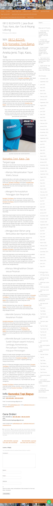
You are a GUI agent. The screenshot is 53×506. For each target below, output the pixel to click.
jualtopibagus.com (15, 405)
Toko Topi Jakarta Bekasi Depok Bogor (26, 5)
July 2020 (42, 231)
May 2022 (42, 183)
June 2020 (42, 233)
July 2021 (42, 201)
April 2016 (42, 257)
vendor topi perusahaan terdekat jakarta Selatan (44, 390)
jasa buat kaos (27, 429)
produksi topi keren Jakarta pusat (44, 299)
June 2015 (42, 263)
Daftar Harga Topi (16, 11)
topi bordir (22, 433)
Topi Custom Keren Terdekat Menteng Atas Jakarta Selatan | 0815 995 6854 (44, 60)
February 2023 (43, 159)
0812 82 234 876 (19, 398)
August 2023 (43, 141)
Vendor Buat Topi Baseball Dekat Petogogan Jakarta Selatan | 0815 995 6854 (44, 34)
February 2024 (43, 123)
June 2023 (42, 147)
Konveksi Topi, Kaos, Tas (16, 158)
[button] (49, 502)
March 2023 (43, 156)
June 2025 (42, 84)
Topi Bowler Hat (44, 329)
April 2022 (42, 186)
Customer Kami (26, 11)
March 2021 (43, 210)
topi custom (27, 433)
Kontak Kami (36, 11)
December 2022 (44, 165)
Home (2, 11)
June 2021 (42, 204)
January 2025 (43, 99)
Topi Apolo (42, 308)
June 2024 (42, 111)
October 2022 (43, 171)
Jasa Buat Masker (45, 11)
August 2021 (43, 198)
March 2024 (43, 120)
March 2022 (43, 189)
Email (4, 476)
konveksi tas (8, 432)
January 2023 (43, 162)
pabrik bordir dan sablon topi (44, 278)
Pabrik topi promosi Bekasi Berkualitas (44, 295)
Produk (8, 11)
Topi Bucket (43, 335)
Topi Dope (42, 360)
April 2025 (42, 90)
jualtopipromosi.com (29, 405)
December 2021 (44, 195)
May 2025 (42, 87)
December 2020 (44, 216)
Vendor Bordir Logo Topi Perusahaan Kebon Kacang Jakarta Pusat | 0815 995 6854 (44, 68)
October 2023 (43, 135)
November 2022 (44, 168)
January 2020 (43, 248)
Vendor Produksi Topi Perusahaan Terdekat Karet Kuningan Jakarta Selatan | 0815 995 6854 (43, 51)
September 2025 (44, 81)
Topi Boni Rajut (44, 326)
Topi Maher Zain (44, 366)
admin (15, 33)
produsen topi (6, 433)
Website (5, 481)
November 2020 (44, 219)
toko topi (17, 433)
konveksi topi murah (22, 432)
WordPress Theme (38, 501)
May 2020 (42, 236)
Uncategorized (43, 386)
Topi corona (43, 338)
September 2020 (44, 225)
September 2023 (44, 138)
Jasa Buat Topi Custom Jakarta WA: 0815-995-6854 (24, 14)
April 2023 (42, 153)
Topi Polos (42, 369)
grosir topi (14, 429)
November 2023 (44, 132)
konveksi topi (14, 432)
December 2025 (44, 78)
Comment (5, 453)
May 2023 (42, 150)
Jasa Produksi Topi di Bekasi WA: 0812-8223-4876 (13, 17)
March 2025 (43, 93)
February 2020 (43, 245)
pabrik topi (29, 432)
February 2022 (43, 192)
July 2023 (42, 144)
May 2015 (42, 266)
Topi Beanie (43, 314)
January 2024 (43, 126)
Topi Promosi (7, 429)
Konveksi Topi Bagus (21, 44)
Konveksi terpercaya (8, 321)
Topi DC (42, 357)
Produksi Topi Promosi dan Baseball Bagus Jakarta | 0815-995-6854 (44, 42)
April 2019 (42, 254)
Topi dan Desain (44, 354)
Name (4, 470)
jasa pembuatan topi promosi (17, 430)
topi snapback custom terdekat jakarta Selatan (44, 381)
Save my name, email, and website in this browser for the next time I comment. (19, 489)
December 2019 (44, 251)
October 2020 (43, 222)
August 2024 (43, 105)
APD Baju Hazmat (44, 275)
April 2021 (42, 207)
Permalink (5, 435)
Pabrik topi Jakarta (44, 287)
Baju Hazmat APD (5, 14)
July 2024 (42, 108)
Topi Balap (42, 311)
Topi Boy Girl (43, 332)
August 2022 (43, 177)
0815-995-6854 (10, 398)
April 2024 (42, 117)
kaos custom (28, 430)
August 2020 (43, 228)
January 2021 (43, 213)
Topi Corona (30, 17)
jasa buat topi (8, 430)
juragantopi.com (9, 406)
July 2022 (42, 180)
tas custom (11, 433)
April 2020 (42, 239)
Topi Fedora (43, 363)
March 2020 (43, 242)
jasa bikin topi (20, 429)
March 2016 (43, 260)
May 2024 (42, 114)
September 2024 (44, 102)
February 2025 (43, 96)
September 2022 (44, 174)
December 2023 (44, 129)
